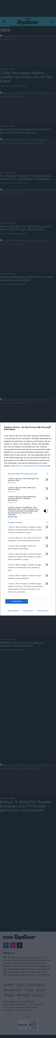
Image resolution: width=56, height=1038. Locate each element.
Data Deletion (13, 611)
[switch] (46, 479)
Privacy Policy (42, 611)
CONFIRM (16, 601)
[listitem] (28, 473)
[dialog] (28, 519)
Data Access (28, 611)
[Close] (50, 427)
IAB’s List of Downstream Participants (31, 466)
